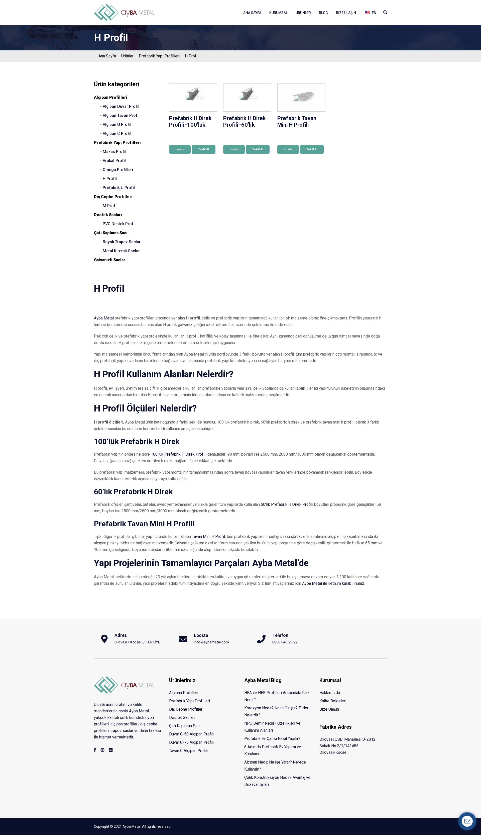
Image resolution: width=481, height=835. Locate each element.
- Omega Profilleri (116, 169)
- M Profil (108, 205)
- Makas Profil (113, 151)
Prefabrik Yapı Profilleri (159, 56)
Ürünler (303, 13)
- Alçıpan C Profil (115, 133)
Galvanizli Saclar (109, 260)
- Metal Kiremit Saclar (120, 250)
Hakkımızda (329, 692)
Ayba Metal (104, 318)
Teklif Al (203, 149)
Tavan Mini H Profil (208, 536)
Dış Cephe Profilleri (113, 196)
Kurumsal (278, 13)
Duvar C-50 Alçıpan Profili (191, 734)
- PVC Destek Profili (118, 223)
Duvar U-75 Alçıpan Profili (191, 742)
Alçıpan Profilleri (110, 97)
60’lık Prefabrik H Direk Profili (287, 504)
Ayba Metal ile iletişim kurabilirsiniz (333, 583)
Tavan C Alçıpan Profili (188, 750)
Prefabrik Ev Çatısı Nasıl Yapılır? (272, 738)
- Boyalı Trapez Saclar (120, 241)
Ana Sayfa (252, 13)
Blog (323, 13)
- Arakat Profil (113, 160)
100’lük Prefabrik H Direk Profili (178, 454)
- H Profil (108, 178)
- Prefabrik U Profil (117, 187)
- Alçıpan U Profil (115, 124)
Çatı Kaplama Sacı (111, 232)
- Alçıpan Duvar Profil (119, 106)
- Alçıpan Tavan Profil (120, 115)
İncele (180, 149)
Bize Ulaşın (346, 13)
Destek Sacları (108, 214)
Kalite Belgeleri (332, 701)
